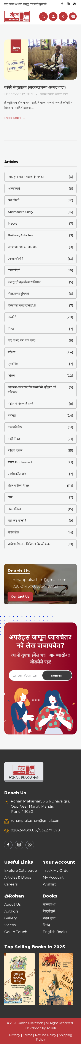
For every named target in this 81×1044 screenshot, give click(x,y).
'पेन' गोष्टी (13, 200)
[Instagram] (68, 4)
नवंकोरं (12, 317)
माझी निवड (14, 439)
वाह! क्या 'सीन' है (17, 520)
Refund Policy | (47, 1035)
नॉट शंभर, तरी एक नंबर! (21, 340)
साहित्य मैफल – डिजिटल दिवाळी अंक (29, 544)
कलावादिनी (14, 270)
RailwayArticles (20, 235)
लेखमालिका (14, 509)
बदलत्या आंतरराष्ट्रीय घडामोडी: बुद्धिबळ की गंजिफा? (32, 389)
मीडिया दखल (15, 450)
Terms (27, 1035)
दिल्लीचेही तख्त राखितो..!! (22, 305)
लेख (10, 497)
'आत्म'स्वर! (14, 188)
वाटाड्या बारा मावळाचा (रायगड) (26, 177)
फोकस (11, 375)
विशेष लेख (13, 532)
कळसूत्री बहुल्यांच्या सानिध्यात (24, 282)
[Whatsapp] (74, 4)
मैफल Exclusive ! (20, 462)
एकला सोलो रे (15, 259)
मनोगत (12, 415)
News (12, 223)
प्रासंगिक (13, 364)
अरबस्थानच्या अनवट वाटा (54, 94)
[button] (9, 979)
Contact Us (20, 596)
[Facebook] (62, 4)
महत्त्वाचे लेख (15, 427)
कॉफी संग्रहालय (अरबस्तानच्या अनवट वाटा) (35, 87)
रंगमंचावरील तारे (17, 474)
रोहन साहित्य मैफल (18, 485)
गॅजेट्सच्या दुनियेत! (18, 294)
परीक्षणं (11, 352)
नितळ (11, 329)
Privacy (14, 1035)
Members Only (20, 212)
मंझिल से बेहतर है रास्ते (20, 404)
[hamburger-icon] (73, 16)
